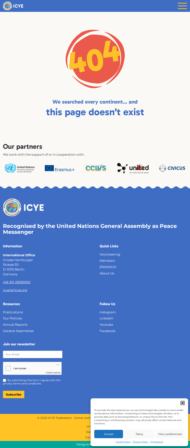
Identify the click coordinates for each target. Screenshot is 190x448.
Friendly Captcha (53, 372)
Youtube (106, 324)
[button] (182, 403)
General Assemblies (18, 331)
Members (107, 261)
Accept (109, 434)
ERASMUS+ (108, 267)
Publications (13, 312)
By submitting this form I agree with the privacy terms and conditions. (31, 382)
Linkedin (106, 318)
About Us (107, 273)
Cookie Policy (123, 441)
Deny (139, 434)
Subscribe (13, 394)
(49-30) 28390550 (16, 282)
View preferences (170, 434)
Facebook (107, 331)
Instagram (108, 312)
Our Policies (12, 318)
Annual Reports (15, 324)
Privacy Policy (140, 441)
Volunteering (110, 254)
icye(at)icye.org (15, 290)
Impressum (156, 441)
